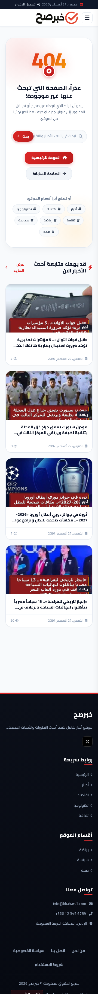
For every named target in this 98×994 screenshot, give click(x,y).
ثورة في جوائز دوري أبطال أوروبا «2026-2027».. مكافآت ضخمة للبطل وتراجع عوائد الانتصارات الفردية (49, 520)
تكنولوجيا (81, 805)
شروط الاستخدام (49, 964)
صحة (85, 870)
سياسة (83, 860)
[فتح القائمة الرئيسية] (87, 17)
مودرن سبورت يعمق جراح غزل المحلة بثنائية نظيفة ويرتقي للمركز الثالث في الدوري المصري (52, 432)
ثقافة (84, 815)
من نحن (78, 950)
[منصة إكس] (87, 741)
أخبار (85, 785)
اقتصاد (83, 795)
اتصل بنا (58, 950)
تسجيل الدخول (25, 4)
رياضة (84, 850)
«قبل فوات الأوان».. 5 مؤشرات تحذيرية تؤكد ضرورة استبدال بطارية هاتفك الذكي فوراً (50, 345)
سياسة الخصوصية (28, 950)
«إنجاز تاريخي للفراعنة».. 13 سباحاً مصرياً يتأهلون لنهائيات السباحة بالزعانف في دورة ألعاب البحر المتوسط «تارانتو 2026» (50, 607)
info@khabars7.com (69, 904)
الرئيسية (82, 775)
